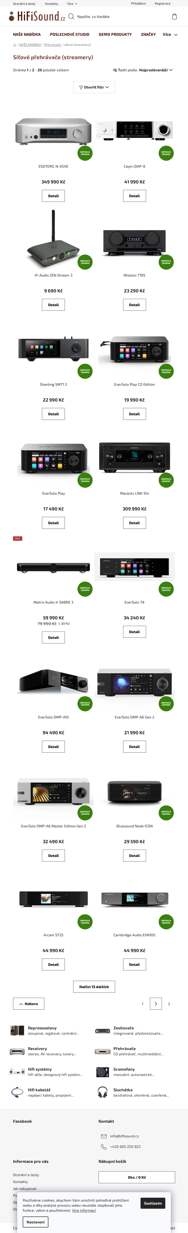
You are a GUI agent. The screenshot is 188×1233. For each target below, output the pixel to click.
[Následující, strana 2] (156, 1004)
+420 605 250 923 (125, 1146)
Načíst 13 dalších (94, 986)
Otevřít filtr (94, 87)
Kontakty (51, 4)
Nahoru (31, 1003)
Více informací (84, 1210)
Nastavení (35, 1222)
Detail (53, 196)
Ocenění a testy (24, 4)
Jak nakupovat (24, 1188)
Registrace (163, 3)
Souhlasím (153, 1203)
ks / (137, 1177)
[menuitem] (26, 34)
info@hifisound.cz (124, 1136)
